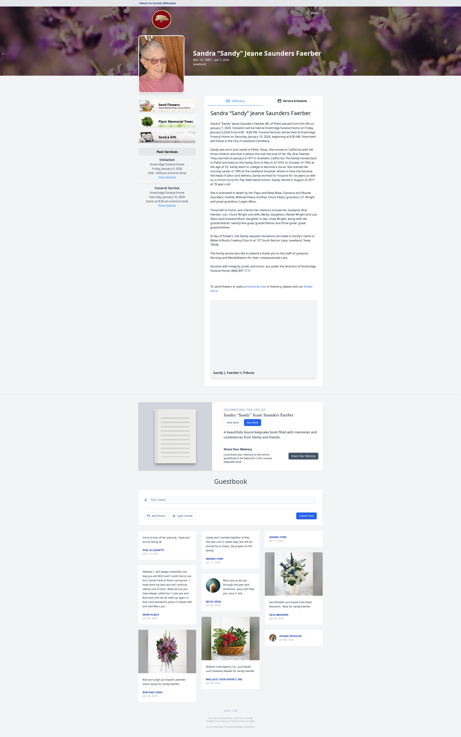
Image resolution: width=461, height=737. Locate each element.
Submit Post (306, 516)
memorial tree (256, 286)
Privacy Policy (220, 721)
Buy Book (252, 422)
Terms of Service (240, 721)
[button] (167, 651)
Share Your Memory (303, 456)
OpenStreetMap (234, 726)
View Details (167, 177)
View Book (233, 422)
